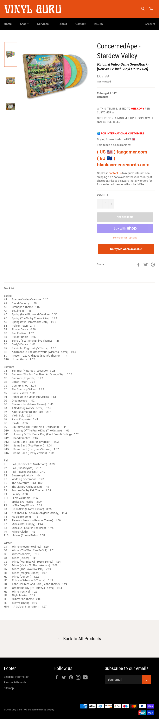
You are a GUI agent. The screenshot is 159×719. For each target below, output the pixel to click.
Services (43, 24)
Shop (23, 24)
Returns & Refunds (15, 682)
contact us (115, 173)
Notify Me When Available (126, 249)
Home (8, 24)
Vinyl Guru (17, 709)
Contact (80, 24)
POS (25, 709)
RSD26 (98, 24)
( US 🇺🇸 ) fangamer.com (122, 152)
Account (150, 23)
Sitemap (9, 688)
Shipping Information (16, 676)
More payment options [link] (125, 237)
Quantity (102, 195)
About (63, 24)
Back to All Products (81, 638)
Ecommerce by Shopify (43, 709)
